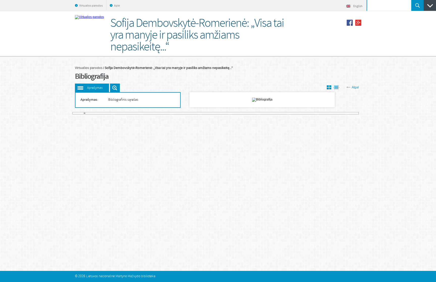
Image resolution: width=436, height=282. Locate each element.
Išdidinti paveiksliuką (115, 88)
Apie (117, 6)
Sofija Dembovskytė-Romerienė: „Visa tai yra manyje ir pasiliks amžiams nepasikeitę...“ (169, 68)
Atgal (355, 87)
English (358, 6)
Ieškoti (417, 5)
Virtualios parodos (91, 6)
